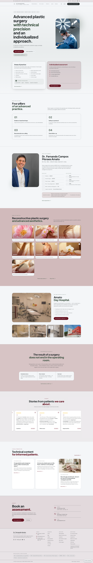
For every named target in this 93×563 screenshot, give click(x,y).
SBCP (70, 175)
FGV (58, 186)
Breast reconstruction (62, 535)
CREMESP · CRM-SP (62, 555)
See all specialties (17, 86)
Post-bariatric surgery (63, 538)
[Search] (61, 4)
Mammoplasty (61, 533)
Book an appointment (73, 3)
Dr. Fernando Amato (73, 533)
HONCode (72, 542)
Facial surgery (61, 542)
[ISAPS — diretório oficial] (67, 180)
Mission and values (73, 538)
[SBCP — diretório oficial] (67, 176)
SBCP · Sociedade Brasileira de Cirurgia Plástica (21, 555)
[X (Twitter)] (24, 539)
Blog (52, 3)
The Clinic (41, 3)
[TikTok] (20, 539)
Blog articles (52, 278)
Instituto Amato (73, 535)
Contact (49, 545)
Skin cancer (61, 540)
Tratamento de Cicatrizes (74, 546)
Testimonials (72, 540)
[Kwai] (22, 539)
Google (16, 428)
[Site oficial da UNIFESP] (43, 176)
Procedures (34, 3)
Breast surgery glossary (42, 278)
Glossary (49, 542)
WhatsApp (28, 520)
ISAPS (70, 179)
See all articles (77, 455)
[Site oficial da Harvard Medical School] (43, 189)
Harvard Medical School (57, 189)
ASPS (70, 183)
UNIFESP (53, 178)
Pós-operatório (50, 538)
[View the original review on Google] (18, 412)
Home (49, 533)
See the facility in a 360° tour (60, 318)
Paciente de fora (50, 540)
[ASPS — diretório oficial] (67, 184)
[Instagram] (13, 539)
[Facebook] (15, 539)
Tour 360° (49, 543)
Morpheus (27, 82)
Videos (56, 3)
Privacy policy (72, 543)
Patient (47, 3)
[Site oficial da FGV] (43, 186)
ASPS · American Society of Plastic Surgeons (50, 555)
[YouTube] (17, 539)
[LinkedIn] (19, 539)
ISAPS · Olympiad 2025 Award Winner (36, 555)
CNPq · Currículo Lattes (70, 555)
